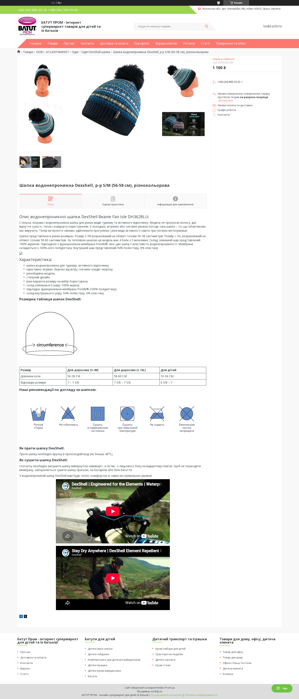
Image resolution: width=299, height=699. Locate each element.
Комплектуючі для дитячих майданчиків (114, 659)
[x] (25, 617)
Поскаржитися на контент (166, 695)
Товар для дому (233, 657)
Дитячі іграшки (97, 665)
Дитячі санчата (165, 659)
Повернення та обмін (231, 43)
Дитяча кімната (233, 668)
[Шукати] (206, 26)
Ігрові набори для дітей (170, 648)
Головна (35, 43)
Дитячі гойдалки (98, 654)
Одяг (75, 52)
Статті (205, 43)
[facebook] (21, 617)
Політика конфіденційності (201, 695)
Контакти (87, 43)
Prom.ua (170, 687)
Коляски (228, 674)
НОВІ (39, 52)
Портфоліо (142, 43)
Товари (52, 43)
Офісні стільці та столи (237, 663)
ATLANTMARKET (57, 52)
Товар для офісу (233, 652)
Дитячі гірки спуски (100, 648)
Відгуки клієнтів (166, 43)
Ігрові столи (162, 665)
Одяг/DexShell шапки (96, 52)
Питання (189, 43)
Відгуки (25, 668)
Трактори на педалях (169, 654)
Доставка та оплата (114, 43)
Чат (285, 688)
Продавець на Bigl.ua (149, 691)
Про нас (69, 43)
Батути (92, 676)
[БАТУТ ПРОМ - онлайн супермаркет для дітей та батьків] (27, 26)
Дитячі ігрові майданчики (104, 670)
